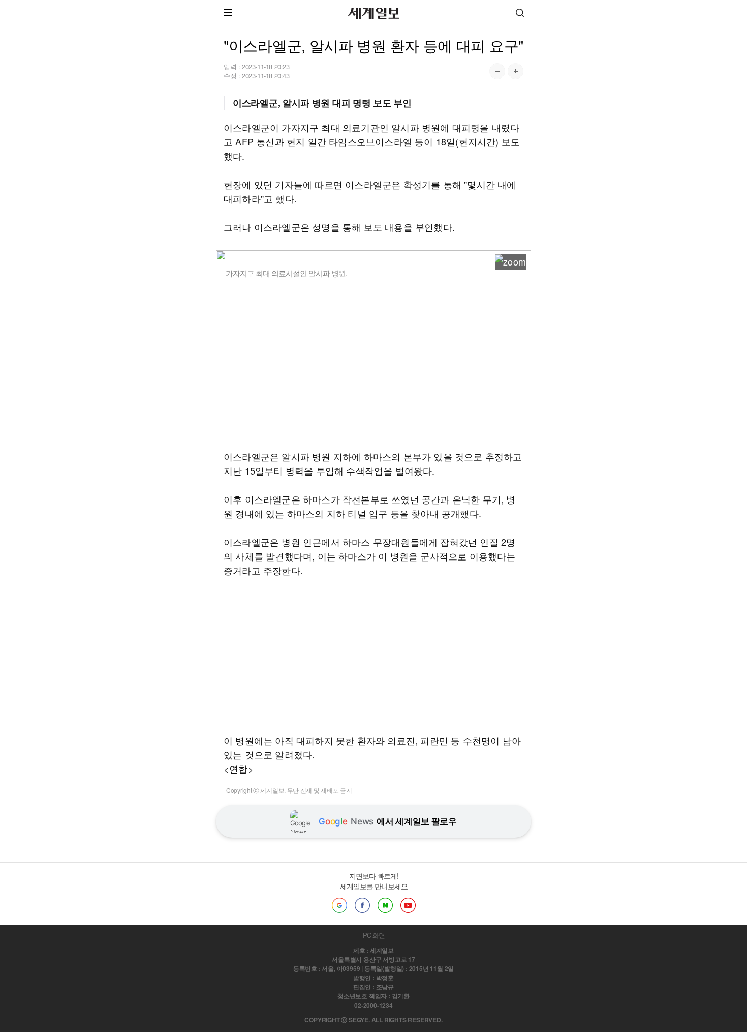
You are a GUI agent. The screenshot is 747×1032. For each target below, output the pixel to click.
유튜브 (408, 905)
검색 (520, 12)
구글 (339, 905)
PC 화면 (374, 935)
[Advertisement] (373, 363)
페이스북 (362, 905)
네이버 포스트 (385, 905)
